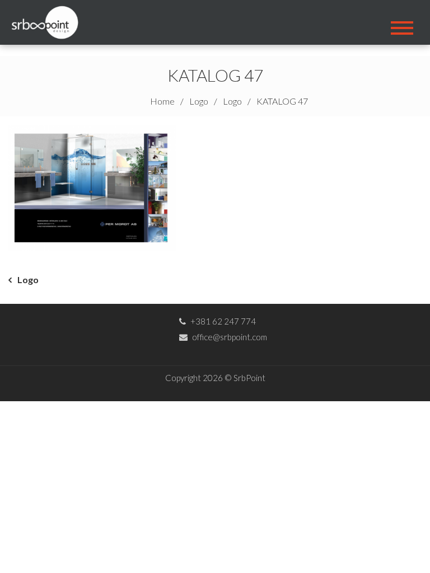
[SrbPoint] (48, 21)
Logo (28, 279)
